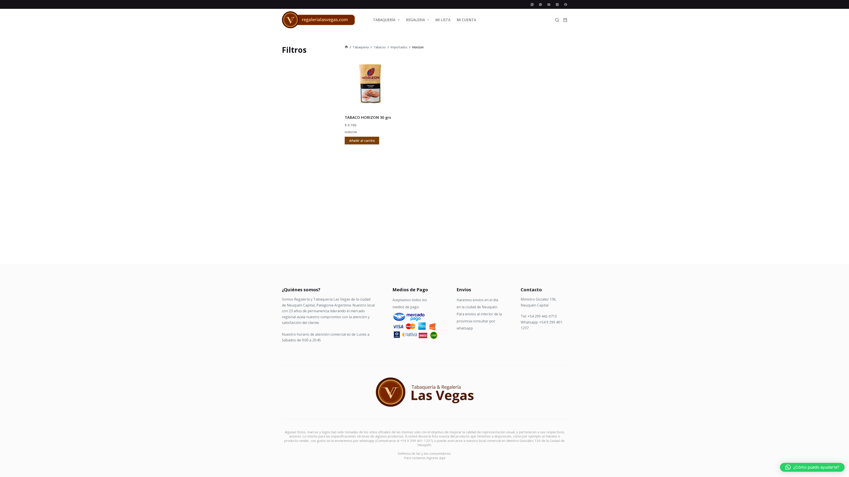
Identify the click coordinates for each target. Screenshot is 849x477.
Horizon (351, 132)
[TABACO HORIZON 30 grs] (370, 84)
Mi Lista (442, 19)
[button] (812, 467)
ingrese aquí (436, 458)
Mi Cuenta (466, 19)
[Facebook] (565, 4)
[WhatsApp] (540, 4)
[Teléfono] (532, 4)
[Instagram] (557, 4)
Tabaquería (384, 19)
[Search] (557, 20)
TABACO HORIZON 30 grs (368, 117)
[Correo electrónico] (548, 4)
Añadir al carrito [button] (362, 140)
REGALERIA (415, 19)
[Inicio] (346, 47)
